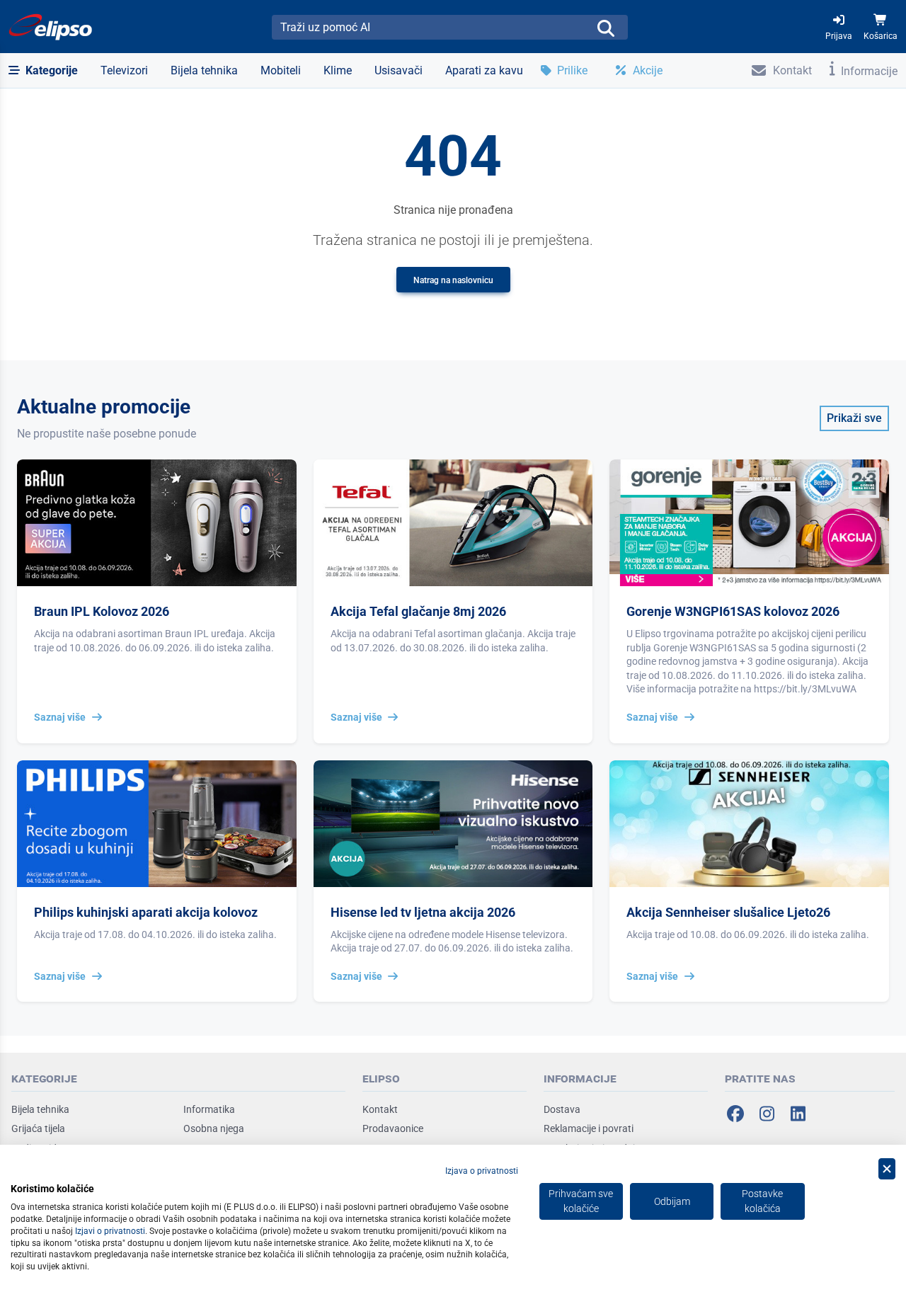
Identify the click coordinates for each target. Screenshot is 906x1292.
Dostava (562, 1109)
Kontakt (380, 1109)
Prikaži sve (854, 418)
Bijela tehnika (40, 1109)
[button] (43, 70)
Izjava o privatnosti (481, 1171)
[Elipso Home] (50, 26)
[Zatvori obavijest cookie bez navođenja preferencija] (886, 1169)
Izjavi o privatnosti (110, 1231)
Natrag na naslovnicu (453, 280)
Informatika (209, 1109)
